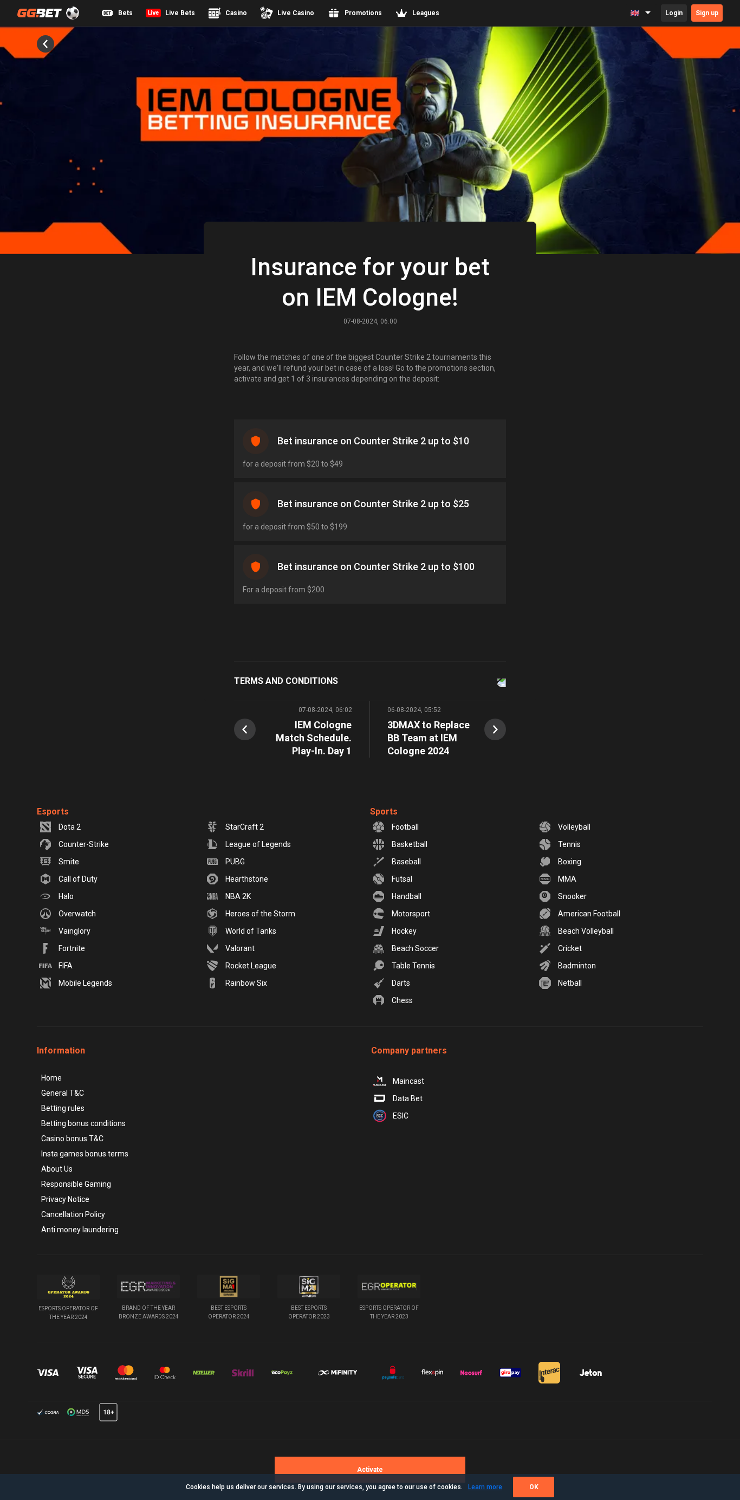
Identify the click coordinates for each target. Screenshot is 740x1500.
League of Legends (258, 844)
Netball (570, 983)
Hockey (404, 931)
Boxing (569, 861)
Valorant (240, 948)
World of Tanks (250, 931)
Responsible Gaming (76, 1184)
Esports (53, 811)
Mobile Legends (85, 983)
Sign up (707, 13)
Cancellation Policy (73, 1214)
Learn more (485, 1487)
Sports (384, 811)
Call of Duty (78, 879)
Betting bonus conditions (83, 1123)
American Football (589, 913)
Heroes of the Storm (260, 913)
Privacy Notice (65, 1199)
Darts (401, 983)
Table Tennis (413, 965)
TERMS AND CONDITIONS (286, 681)
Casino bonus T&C (72, 1138)
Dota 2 (70, 827)
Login (674, 13)
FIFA (66, 965)
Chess (402, 1000)
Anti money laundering (80, 1229)
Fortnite (72, 948)
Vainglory (74, 931)
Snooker (572, 896)
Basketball (409, 844)
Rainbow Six (246, 983)
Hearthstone (246, 879)
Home (51, 1078)
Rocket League (250, 965)
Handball (406, 896)
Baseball (406, 861)
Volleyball (574, 827)
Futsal (402, 879)
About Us (57, 1169)
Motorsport (411, 913)
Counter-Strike (84, 844)
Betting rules (63, 1108)
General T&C (62, 1093)
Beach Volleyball (586, 931)
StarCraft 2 (244, 827)
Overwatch (77, 913)
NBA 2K (238, 896)
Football (405, 827)
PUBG (235, 861)
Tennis (569, 844)
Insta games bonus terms (84, 1153)
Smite (69, 861)
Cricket (570, 948)
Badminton (577, 965)
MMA (567, 879)
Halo (66, 896)
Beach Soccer (415, 948)
